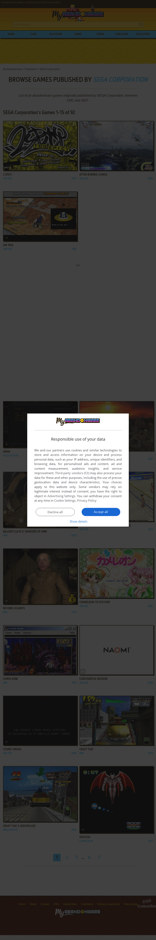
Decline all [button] (55, 512)
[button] (78, 521)
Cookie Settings (65, 500)
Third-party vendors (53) (72, 473)
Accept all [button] (101, 512)
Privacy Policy (86, 500)
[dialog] (78, 469)
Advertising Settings (61, 496)
